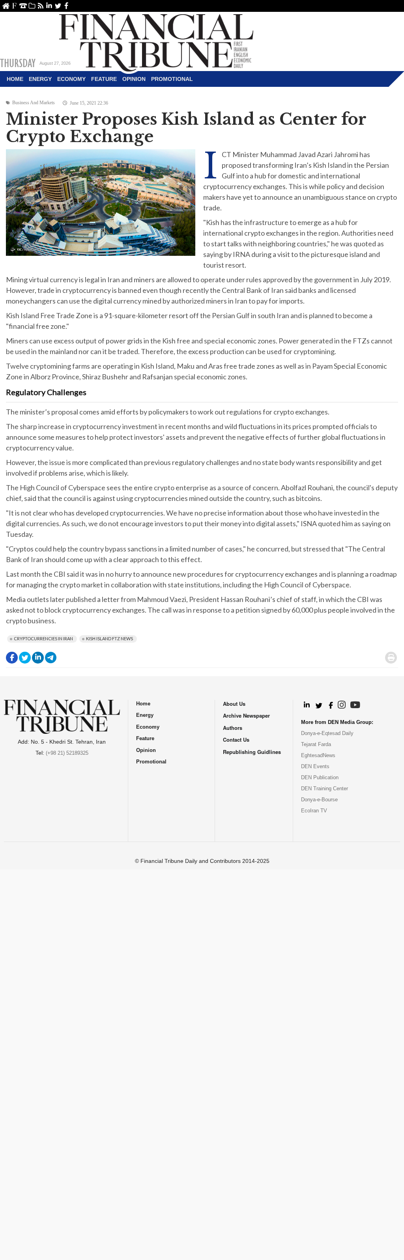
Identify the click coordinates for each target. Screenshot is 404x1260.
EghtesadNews (318, 755)
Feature (104, 79)
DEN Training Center (324, 788)
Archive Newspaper (246, 715)
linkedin (49, 6)
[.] (306, 705)
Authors (232, 727)
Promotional (172, 79)
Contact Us (23, 6)
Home (6, 6)
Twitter (58, 6)
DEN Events (315, 766)
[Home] (156, 41)
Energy (40, 79)
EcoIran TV (314, 811)
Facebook (66, 6)
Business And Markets (33, 102)
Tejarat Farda (316, 744)
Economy (71, 79)
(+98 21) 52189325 (67, 753)
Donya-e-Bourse (319, 799)
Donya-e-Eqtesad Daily (327, 733)
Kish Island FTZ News (109, 638)
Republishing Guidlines (252, 752)
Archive (32, 6)
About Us (14, 6)
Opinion (134, 79)
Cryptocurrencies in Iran (43, 638)
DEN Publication (320, 777)
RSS (40, 6)
